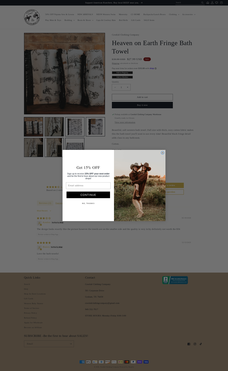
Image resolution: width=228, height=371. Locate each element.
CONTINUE (88, 194)
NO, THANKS (88, 203)
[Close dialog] (162, 152)
